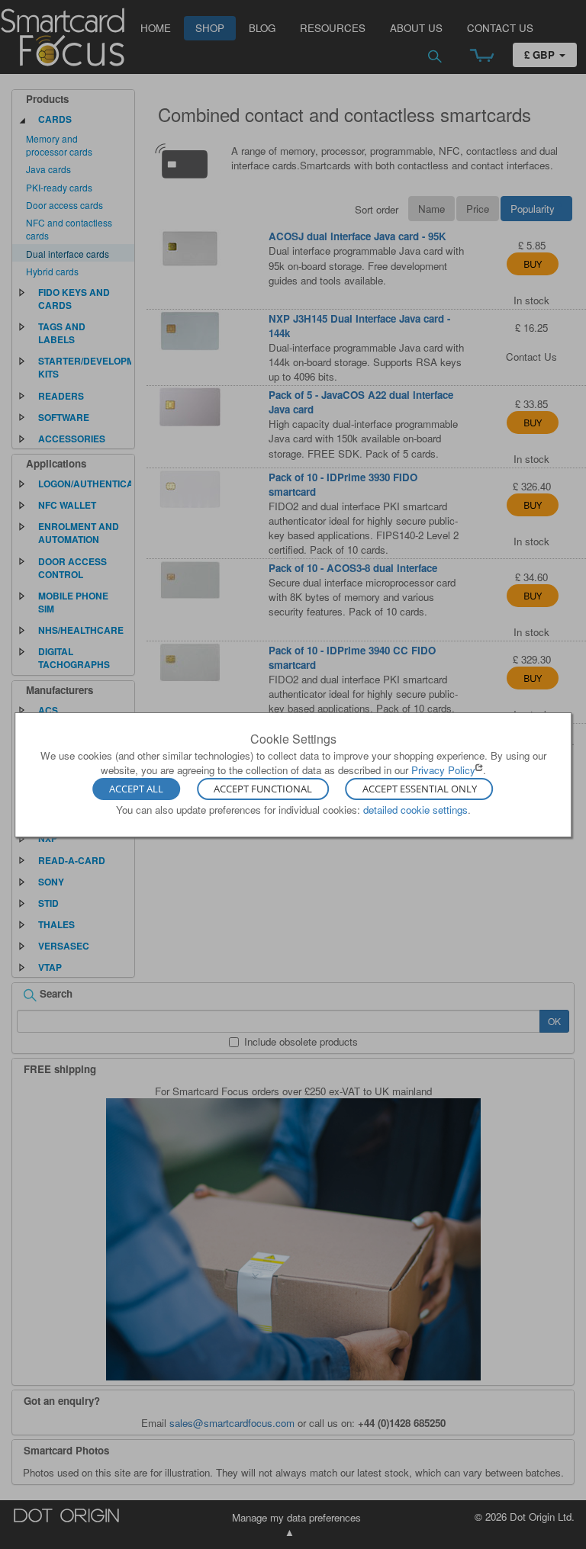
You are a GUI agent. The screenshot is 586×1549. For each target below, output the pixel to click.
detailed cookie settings (415, 809)
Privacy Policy (443, 770)
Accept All (136, 789)
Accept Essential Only (419, 789)
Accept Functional (263, 789)
